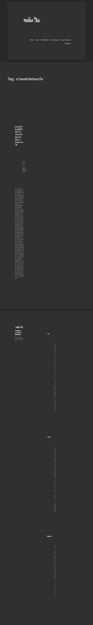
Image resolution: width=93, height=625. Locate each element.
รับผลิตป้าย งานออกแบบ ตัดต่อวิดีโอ (18, 332)
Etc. (24, 171)
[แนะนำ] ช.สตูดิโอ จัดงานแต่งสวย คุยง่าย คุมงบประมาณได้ (19, 135)
